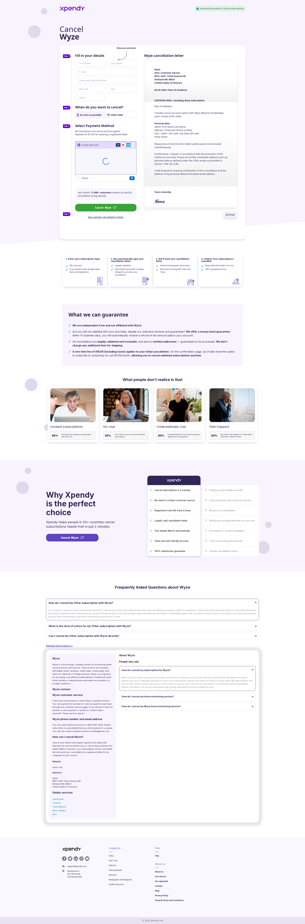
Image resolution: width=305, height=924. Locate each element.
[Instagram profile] (81, 858)
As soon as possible (90, 114)
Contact (158, 886)
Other (111, 855)
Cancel (103, 207)
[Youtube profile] (87, 858)
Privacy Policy (161, 895)
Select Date (117, 114)
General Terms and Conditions (169, 900)
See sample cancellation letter (106, 217)
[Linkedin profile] (76, 858)
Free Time (113, 860)
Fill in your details (89, 55)
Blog (157, 890)
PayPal (85, 178)
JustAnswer (58, 799)
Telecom (112, 865)
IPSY (54, 814)
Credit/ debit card (90, 145)
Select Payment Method (94, 125)
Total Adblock (59, 806)
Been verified (59, 810)
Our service (160, 876)
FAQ (157, 855)
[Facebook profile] (64, 858)
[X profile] (70, 858)
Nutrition (112, 875)
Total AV (56, 803)
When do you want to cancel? (99, 107)
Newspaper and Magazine (120, 879)
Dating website (115, 870)
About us (159, 871)
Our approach (161, 881)
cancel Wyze (93, 745)
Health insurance (116, 884)
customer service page (76, 707)
